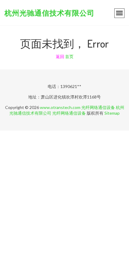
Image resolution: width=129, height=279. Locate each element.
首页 (69, 56)
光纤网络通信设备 (98, 107)
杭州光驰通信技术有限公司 (49, 12)
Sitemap (112, 113)
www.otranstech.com (60, 107)
